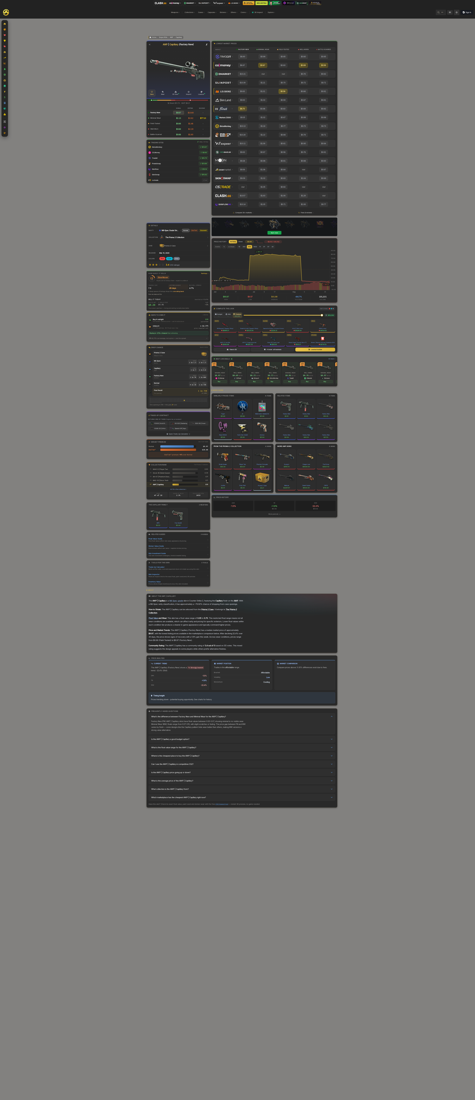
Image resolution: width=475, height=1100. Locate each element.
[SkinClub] (288, 3)
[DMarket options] (190, 3)
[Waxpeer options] (219, 3)
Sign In (468, 12)
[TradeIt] (275, 3)
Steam (240, 241)
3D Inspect (258, 12)
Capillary (179, 37)
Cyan (169, 258)
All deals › (331, 359)
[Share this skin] (149, 44)
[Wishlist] (450, 12)
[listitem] (220, 373)
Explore (271, 12)
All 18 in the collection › (178, 489)
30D (244, 247)
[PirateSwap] (261, 3)
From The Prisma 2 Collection (227, 446)
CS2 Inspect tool (221, 804)
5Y (268, 247)
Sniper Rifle (163, 37)
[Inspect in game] (207, 44)
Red (162, 258)
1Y (260, 247)
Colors (243, 12)
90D (249, 247)
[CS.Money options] (175, 3)
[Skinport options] (204, 3)
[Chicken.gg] (315, 3)
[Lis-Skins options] (234, 3)
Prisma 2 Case (159, 353)
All (272, 247)
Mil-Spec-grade (176, 601)
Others (233, 12)
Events (217, 247)
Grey (176, 258)
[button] (151, 100)
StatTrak (194, 230)
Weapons (174, 12)
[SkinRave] (302, 3)
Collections (189, 12)
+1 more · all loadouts (274, 349)
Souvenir (203, 230)
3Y (264, 247)
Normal (185, 230)
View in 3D (233, 349)
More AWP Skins (284, 446)
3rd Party (233, 241)
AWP (171, 37)
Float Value (153, 618)
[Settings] (456, 12)
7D (239, 247)
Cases (200, 12)
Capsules (211, 12)
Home (154, 37)
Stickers (223, 12)
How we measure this (155, 294)
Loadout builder (316, 349)
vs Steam (231, 247)
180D (255, 247)
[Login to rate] (150, 264)
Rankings (204, 273)
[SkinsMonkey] (249, 3)
